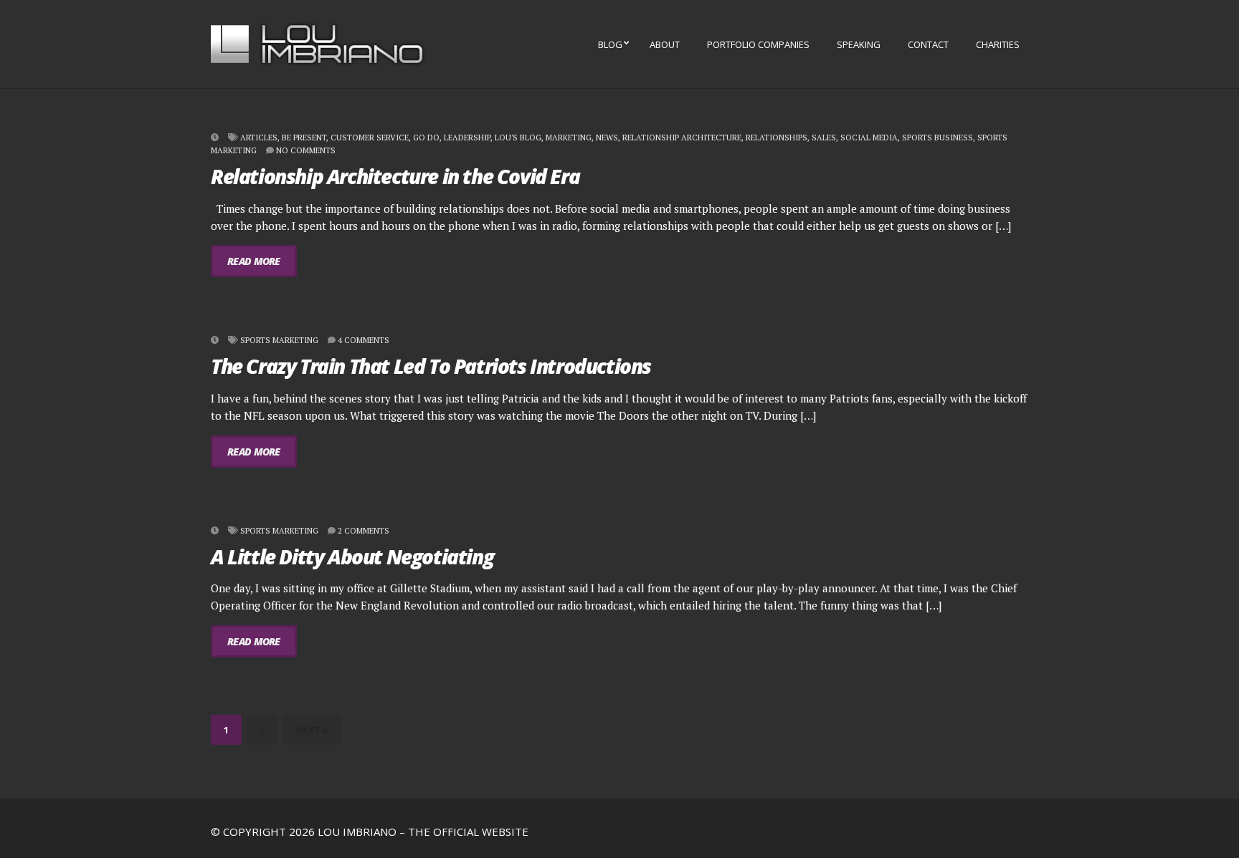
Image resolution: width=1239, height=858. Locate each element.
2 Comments (363, 531)
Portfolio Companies (758, 44)
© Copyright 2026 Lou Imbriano (304, 831)
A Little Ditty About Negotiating (352, 556)
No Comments (306, 150)
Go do (426, 137)
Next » (311, 729)
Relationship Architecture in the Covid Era (395, 176)
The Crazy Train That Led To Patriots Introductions (431, 366)
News (607, 137)
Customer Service (370, 137)
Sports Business (937, 137)
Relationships (776, 137)
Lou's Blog (518, 137)
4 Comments (363, 340)
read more (253, 261)
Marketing (569, 137)
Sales (824, 137)
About (665, 44)
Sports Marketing (279, 340)
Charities (998, 44)
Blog (610, 44)
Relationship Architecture (681, 137)
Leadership (467, 137)
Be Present (304, 137)
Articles (258, 137)
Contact (928, 44)
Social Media (869, 137)
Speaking (858, 44)
